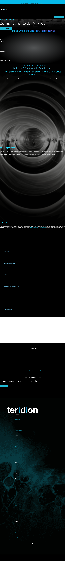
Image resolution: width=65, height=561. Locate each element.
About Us (16, 526)
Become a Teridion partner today (32, 370)
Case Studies (17, 510)
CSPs (15, 467)
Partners (25, 17)
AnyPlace (16, 451)
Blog (15, 494)
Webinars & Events (17, 516)
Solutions (15, 17)
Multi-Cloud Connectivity (18, 430)
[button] (32, 243)
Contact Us (59, 17)
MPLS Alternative (17, 419)
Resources (16, 505)
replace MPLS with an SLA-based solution (38, 227)
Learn (36, 17)
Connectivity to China (18, 424)
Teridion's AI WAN (17, 441)
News (15, 500)
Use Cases (4, 17)
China (15, 457)
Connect (16, 446)
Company (45, 17)
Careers (16, 532)
